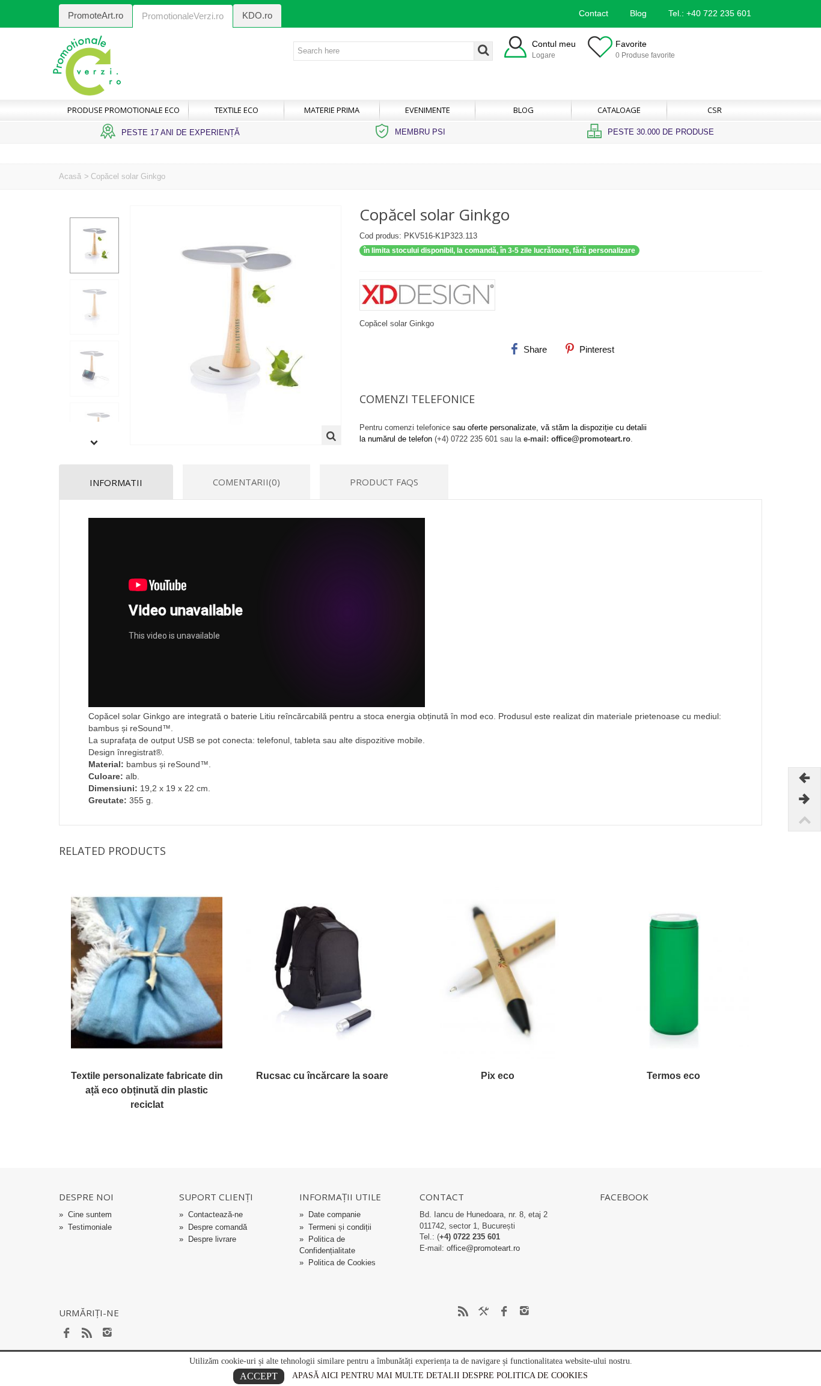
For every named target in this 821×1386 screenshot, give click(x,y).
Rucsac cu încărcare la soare (322, 1076)
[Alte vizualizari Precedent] (94, 211)
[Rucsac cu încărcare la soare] (322, 972)
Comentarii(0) (246, 482)
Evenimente (427, 110)
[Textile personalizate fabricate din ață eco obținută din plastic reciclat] (146, 972)
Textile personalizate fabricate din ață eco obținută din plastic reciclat (147, 1090)
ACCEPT (259, 1376)
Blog (638, 13)
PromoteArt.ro (95, 15)
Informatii (116, 482)
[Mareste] (331, 435)
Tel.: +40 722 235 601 (709, 13)
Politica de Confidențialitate (327, 1245)
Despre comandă (213, 1227)
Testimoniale (85, 1227)
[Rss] (87, 1333)
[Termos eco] (673, 972)
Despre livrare (207, 1239)
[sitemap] (463, 1311)
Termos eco (673, 1076)
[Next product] (804, 799)
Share (534, 349)
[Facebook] (67, 1333)
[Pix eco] (497, 972)
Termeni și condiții (335, 1227)
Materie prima (331, 110)
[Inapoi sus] (804, 820)
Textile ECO (236, 110)
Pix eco (497, 1076)
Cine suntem (85, 1214)
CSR (714, 110)
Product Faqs (384, 482)
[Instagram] (107, 1333)
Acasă (70, 176)
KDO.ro (257, 15)
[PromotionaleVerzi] (87, 64)
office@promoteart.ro (590, 438)
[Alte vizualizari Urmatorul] (94, 443)
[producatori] (484, 1311)
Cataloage (619, 110)
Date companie (330, 1214)
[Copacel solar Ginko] (94, 245)
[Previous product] (804, 778)
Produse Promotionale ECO (123, 110)
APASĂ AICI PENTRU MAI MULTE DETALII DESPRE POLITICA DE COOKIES (440, 1375)
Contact (593, 13)
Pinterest (595, 349)
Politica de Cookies (337, 1262)
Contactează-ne (211, 1214)
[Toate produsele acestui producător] (560, 291)
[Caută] (483, 51)
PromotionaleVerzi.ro (183, 16)
